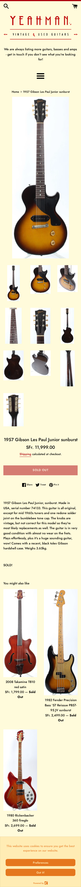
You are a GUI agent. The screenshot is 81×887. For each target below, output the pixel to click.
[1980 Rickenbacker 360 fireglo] (20, 769)
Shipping (25, 454)
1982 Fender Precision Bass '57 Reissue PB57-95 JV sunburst (61, 705)
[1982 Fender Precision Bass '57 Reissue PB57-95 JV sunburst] (61, 642)
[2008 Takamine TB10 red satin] (20, 633)
